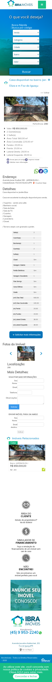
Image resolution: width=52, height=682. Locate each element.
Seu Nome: (14, 382)
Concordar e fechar (26, 676)
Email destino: (14, 425)
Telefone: (13, 392)
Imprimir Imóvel (33, 160)
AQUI (20, 672)
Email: (15, 387)
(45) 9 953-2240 (24, 633)
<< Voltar (45, 92)
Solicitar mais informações (19, 162)
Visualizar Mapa (40, 183)
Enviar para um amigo (17, 160)
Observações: (11, 398)
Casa (13, 442)
